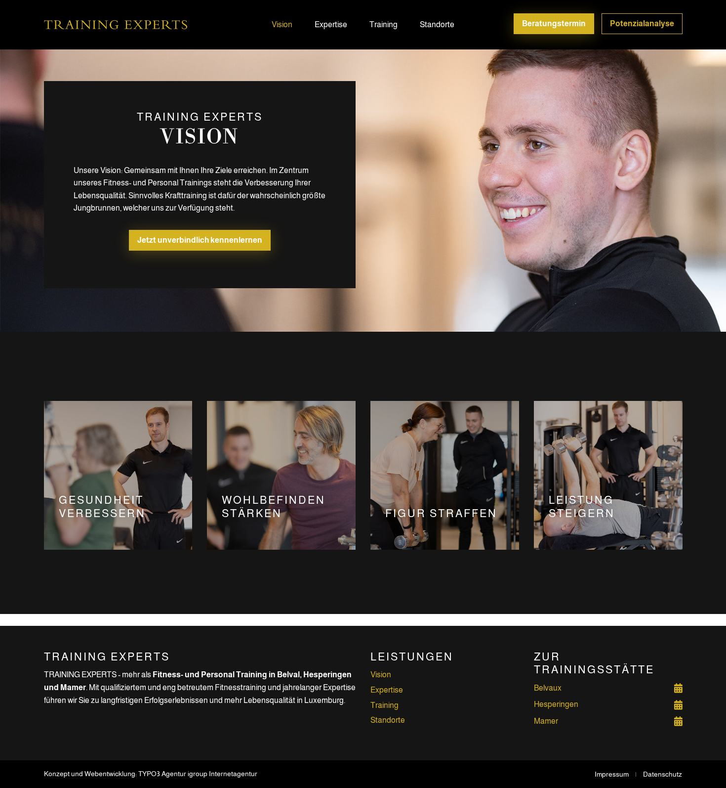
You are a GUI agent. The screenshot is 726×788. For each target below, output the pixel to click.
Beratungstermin (554, 23)
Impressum (612, 774)
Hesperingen (556, 704)
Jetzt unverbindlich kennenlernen (199, 240)
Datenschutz (662, 774)
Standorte (437, 24)
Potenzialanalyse (642, 23)
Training (383, 24)
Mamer (546, 721)
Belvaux (548, 688)
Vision (282, 24)
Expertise (331, 24)
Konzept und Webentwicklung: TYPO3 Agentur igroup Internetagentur (150, 774)
